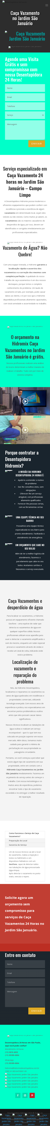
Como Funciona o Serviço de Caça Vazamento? (24, 835)
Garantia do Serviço (18, 845)
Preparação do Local (18, 840)
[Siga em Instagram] (25, 1095)
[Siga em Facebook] (17, 1095)
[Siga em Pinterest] (32, 1095)
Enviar (36, 143)
